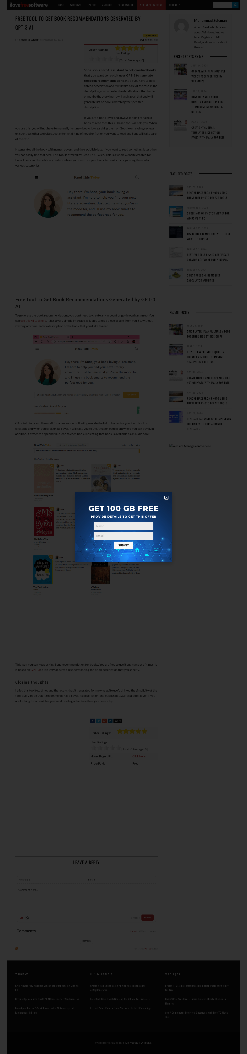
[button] (166, 497)
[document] (123, 527)
